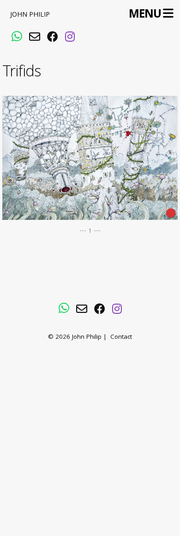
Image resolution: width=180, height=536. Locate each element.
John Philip (30, 15)
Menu (145, 14)
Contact (121, 337)
